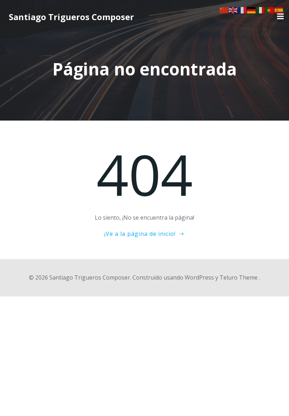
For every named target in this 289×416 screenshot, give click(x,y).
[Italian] (260, 9)
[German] (251, 9)
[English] (233, 9)
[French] (242, 9)
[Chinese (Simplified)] (224, 9)
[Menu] (279, 17)
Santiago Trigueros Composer (71, 17)
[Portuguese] (270, 9)
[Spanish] (279, 9)
